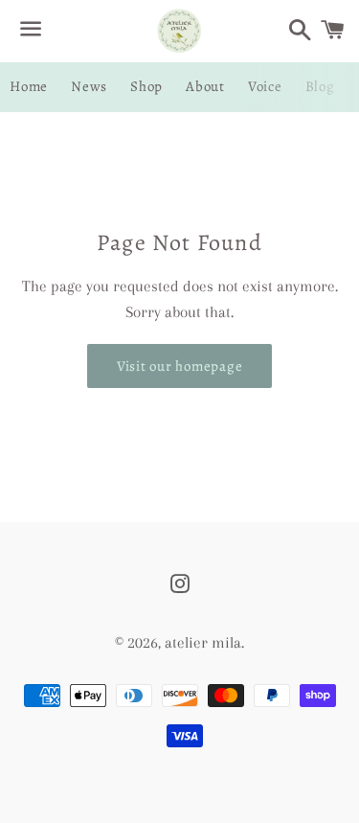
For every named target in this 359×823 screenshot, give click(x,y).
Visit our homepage (180, 366)
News (89, 86)
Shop (146, 86)
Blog (320, 86)
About (205, 86)
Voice (265, 86)
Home (29, 86)
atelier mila (203, 642)
